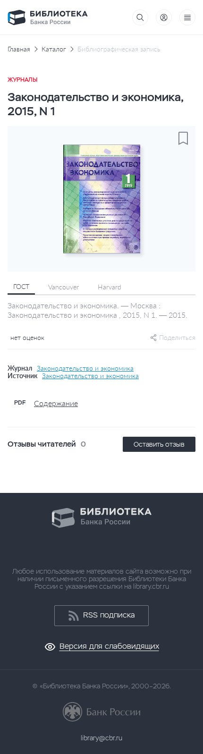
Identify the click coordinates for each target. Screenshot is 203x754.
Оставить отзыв (159, 444)
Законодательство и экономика (85, 368)
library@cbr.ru (101, 738)
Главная (19, 49)
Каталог (54, 49)
